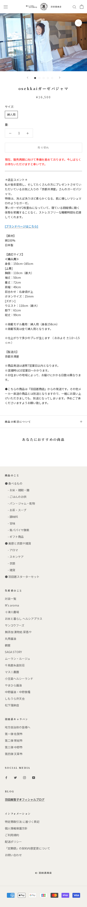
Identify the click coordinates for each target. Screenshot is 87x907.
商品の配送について (18, 421)
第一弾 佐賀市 (13, 734)
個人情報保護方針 (16, 828)
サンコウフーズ (14, 625)
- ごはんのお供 (16, 497)
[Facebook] (6, 777)
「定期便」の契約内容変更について (27, 848)
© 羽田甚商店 (43, 872)
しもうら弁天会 (15, 698)
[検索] (74, 6)
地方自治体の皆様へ (17, 727)
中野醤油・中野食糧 (17, 692)
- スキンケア (14, 557)
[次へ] (59, 78)
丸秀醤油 (10, 639)
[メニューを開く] (6, 6)
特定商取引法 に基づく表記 (22, 822)
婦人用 (11, 114)
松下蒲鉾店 (12, 705)
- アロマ (11, 550)
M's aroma (12, 605)
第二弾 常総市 (13, 740)
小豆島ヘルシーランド (19, 679)
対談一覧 (10, 599)
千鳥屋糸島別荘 (15, 665)
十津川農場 (12, 612)
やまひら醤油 (13, 685)
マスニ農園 (12, 672)
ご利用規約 (12, 835)
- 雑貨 (10, 570)
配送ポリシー (13, 842)
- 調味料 (11, 517)
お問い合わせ (13, 855)
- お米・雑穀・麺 (17, 490)
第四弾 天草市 (13, 754)
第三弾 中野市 (13, 747)
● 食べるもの (13, 483)
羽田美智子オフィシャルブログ (25, 799)
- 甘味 (10, 523)
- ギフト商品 (14, 537)
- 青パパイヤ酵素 (17, 530)
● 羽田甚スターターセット (22, 577)
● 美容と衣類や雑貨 (18, 543)
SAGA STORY (13, 652)
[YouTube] (33, 777)
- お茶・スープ (15, 510)
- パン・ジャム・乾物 (20, 503)
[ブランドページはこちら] (21, 226)
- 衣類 (10, 563)
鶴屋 (8, 645)
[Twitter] (15, 777)
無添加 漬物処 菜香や (18, 632)
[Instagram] (24, 777)
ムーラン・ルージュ (17, 659)
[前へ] (27, 78)
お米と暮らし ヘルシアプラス (23, 619)
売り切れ (43, 147)
